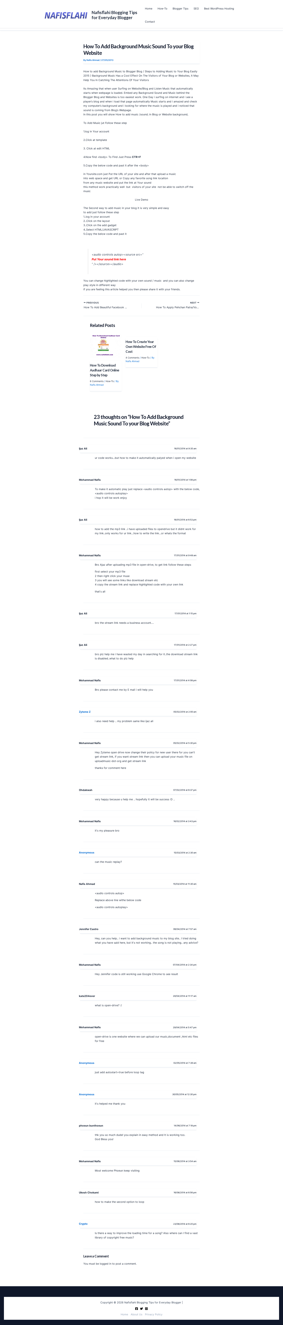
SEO (196, 8)
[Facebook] (136, 1308)
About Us (136, 1314)
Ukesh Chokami (89, 1192)
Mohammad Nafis (90, 479)
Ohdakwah (85, 790)
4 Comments (132, 357)
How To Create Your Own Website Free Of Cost (141, 346)
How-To (162, 8)
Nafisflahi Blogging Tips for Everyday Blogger (114, 15)
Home (148, 8)
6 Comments (97, 381)
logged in (105, 1263)
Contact (150, 21)
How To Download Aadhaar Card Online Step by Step (104, 370)
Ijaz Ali (83, 448)
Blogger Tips (180, 8)
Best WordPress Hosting (219, 8)
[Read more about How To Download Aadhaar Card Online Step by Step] (106, 346)
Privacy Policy (153, 1314)
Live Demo (141, 199)
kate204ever (87, 996)
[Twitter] (141, 1308)
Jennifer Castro (88, 929)
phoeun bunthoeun (91, 1125)
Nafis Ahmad (87, 884)
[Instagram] (146, 1308)
